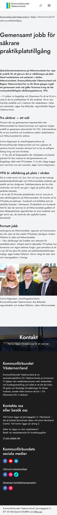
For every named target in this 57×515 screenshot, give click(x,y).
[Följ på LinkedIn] (16, 461)
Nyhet (33, 16)
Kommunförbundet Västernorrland (14, 16)
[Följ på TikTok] (16, 474)
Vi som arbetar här (11, 438)
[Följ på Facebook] (5, 461)
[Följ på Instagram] (10, 474)
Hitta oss (38, 511)
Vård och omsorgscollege (15, 469)
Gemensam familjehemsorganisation (19, 482)
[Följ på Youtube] (10, 461)
